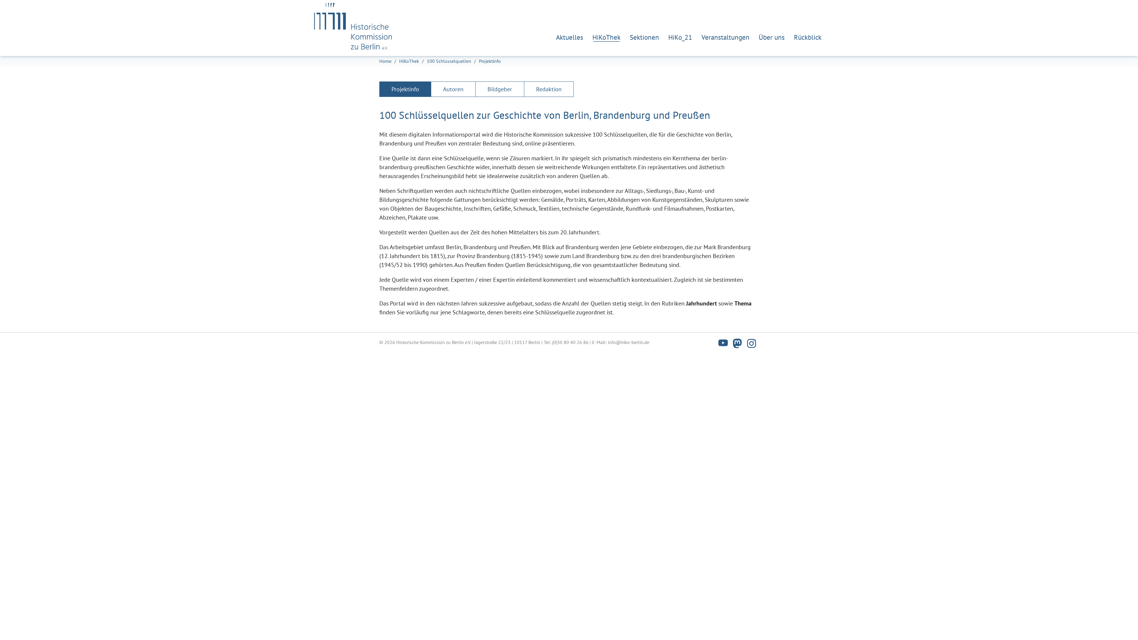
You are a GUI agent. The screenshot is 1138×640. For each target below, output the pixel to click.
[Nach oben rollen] (1123, 625)
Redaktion (549, 89)
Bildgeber (500, 89)
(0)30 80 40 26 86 (570, 342)
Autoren (453, 89)
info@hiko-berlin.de (628, 342)
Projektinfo (405, 89)
